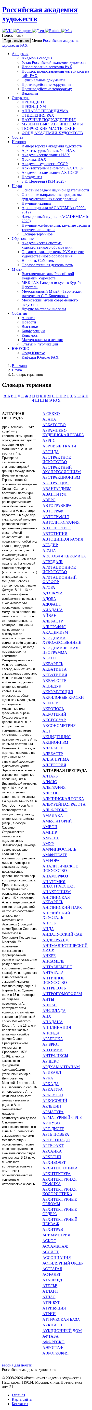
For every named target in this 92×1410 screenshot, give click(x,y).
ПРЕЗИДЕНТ (33, 102)
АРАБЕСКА (52, 1039)
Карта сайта (22, 1399)
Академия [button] (20, 54)
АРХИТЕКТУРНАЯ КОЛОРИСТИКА (59, 1191)
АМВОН (49, 827)
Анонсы (28, 318)
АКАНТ (49, 658)
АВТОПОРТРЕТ (56, 528)
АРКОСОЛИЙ (54, 1101)
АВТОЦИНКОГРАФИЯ (62, 539)
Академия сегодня (37, 58)
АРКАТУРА (52, 1089)
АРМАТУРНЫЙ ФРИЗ (62, 1117)
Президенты (32, 177)
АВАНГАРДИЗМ (56, 489)
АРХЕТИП (51, 1157)
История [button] (19, 142)
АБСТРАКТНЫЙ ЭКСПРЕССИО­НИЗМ (61, 469)
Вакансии (30, 93)
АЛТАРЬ (50, 776)
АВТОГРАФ (52, 511)
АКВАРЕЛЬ (52, 664)
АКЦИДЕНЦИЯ (56, 737)
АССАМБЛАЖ (55, 1246)
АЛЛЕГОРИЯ (54, 765)
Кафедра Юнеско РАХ (40, 357)
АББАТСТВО (54, 425)
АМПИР (49, 832)
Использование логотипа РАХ (47, 67)
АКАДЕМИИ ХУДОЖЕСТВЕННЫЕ (61, 640)
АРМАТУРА (53, 1112)
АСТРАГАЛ (52, 1269)
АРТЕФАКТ (53, 1146)
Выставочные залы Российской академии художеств (48, 276)
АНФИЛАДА (54, 1011)
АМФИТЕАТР (54, 855)
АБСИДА (50, 452)
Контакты (20, 1404)
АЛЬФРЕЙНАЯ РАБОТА (64, 804)
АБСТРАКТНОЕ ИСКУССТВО (56, 459)
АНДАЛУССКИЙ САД (62, 934)
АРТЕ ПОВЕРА (55, 1134)
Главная (18, 1395)
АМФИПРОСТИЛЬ (59, 849)
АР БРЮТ (50, 1044)
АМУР (48, 844)
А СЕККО (51, 413)
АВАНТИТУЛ (54, 494)
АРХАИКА (52, 1151)
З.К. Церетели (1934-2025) (44, 181)
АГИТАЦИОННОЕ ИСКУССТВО (59, 569)
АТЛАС (48, 1297)
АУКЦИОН (52, 1325)
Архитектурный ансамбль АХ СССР (52, 168)
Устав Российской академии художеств (54, 62)
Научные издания (36, 203)
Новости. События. (38, 260)
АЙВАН (49, 615)
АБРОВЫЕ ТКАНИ (59, 446)
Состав (18, 137)
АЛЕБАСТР (52, 621)
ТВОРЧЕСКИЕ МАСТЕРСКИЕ (48, 128)
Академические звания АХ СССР (50, 172)
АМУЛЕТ (50, 838)
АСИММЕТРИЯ (56, 1235)
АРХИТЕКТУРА (56, 1174)
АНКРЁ (49, 956)
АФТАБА (50, 1336)
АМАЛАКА (52, 815)
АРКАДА (50, 1084)
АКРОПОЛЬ (53, 709)
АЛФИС (49, 782)
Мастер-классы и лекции (42, 340)
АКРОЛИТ (51, 703)
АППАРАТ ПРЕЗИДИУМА (45, 111)
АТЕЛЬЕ (49, 1286)
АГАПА (49, 550)
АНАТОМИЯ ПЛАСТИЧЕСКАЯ (58, 884)
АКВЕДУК (51, 686)
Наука (17, 370)
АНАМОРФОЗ (55, 876)
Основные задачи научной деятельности (55, 190)
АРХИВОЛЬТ (54, 1162)
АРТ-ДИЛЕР (53, 1129)
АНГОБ (49, 923)
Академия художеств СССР (45, 164)
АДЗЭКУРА (52, 593)
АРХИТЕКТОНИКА (60, 1168)
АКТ (46, 731)
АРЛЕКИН (51, 1106)
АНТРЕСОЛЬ (54, 988)
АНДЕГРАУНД (55, 940)
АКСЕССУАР (54, 720)
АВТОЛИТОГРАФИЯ (61, 522)
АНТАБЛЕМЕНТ (57, 967)
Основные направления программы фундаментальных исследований (52, 196)
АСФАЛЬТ (51, 1274)
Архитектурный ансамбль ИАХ (48, 150)
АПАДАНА (52, 1022)
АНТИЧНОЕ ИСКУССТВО (54, 980)
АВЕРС (48, 500)
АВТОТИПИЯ (54, 534)
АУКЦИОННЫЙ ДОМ (62, 1331)
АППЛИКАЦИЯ (56, 1027)
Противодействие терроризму (47, 89)
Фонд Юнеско (33, 353)
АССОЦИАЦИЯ (56, 1257)
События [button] (19, 313)
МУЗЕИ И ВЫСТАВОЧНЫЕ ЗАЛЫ (52, 124)
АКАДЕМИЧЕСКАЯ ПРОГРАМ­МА (60, 650)
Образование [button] (23, 238)
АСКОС (49, 1241)
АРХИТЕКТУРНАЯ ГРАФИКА (59, 1181)
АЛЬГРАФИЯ (54, 627)
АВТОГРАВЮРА (57, 505)
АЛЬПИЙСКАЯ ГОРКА (63, 799)
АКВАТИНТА (54, 669)
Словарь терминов (37, 234)
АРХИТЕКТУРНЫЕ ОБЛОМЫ (59, 1201)
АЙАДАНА (52, 610)
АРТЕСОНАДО (56, 1140)
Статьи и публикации (40, 344)
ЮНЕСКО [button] (20, 348)
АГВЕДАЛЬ (52, 562)
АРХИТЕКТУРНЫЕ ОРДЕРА (59, 1211)
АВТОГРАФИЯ (55, 517)
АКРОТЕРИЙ (54, 714)
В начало (19, 366)
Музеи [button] (17, 269)
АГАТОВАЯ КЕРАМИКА (64, 556)
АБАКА (49, 419)
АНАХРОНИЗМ (56, 892)
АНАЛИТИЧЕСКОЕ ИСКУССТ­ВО (60, 868)
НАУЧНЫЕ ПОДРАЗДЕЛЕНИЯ (49, 120)
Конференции (33, 331)
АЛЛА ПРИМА (55, 759)
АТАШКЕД (52, 1280)
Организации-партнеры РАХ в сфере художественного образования (53, 254)
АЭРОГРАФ (52, 1347)
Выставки (30, 326)
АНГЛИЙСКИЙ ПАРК (62, 907)
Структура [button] (20, 98)
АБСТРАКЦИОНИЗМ (61, 477)
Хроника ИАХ (34, 159)
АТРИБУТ (51, 1302)
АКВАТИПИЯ (54, 675)
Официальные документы (43, 80)
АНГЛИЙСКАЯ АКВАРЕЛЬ (56, 899)
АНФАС (49, 1005)
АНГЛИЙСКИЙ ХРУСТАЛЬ (56, 915)
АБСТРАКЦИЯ (55, 483)
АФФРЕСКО (53, 1342)
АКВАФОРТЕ (54, 680)
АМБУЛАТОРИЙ (57, 821)
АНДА (48, 929)
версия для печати (17, 1365)
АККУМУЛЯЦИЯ (57, 692)
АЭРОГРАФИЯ (55, 1353)
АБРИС (48, 440)
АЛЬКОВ (50, 793)
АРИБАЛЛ (51, 1072)
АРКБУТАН (52, 1095)
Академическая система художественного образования (47, 245)
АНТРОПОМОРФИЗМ (62, 994)
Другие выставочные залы (44, 309)
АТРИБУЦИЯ (54, 1308)
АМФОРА (51, 860)
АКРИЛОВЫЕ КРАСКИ (63, 697)
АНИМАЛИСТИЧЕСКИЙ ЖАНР (65, 948)
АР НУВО (51, 1123)
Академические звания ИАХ (46, 155)
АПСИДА (51, 1033)
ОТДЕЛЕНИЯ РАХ (38, 115)
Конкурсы (30, 335)
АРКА (47, 1078)
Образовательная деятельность (47, 265)
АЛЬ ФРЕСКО (54, 810)
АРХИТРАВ (52, 1229)
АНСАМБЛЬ (53, 961)
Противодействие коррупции (46, 84)
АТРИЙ (49, 1314)
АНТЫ (48, 999)
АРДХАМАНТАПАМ (61, 1067)
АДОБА (49, 599)
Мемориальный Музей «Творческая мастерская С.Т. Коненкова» (51, 293)
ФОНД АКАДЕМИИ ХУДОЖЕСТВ (52, 133)
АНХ (46, 1016)
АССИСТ (50, 1252)
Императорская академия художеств (52, 146)
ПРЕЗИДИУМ (34, 106)
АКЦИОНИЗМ (55, 742)
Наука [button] (17, 186)
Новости (29, 322)
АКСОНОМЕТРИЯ (59, 725)
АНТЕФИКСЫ (55, 1056)
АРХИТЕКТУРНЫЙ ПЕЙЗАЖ (60, 1221)
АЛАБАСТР (52, 748)
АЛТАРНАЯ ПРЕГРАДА (64, 770)
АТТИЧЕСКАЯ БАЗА (61, 1319)
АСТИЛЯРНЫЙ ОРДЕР (62, 1263)
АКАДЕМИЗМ (55, 632)
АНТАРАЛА (53, 972)
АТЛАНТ (50, 1291)
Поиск (7, 35)
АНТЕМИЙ (52, 1050)
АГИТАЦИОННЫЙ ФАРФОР (59, 579)
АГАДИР (50, 545)
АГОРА (48, 587)
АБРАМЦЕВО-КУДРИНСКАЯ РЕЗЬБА (63, 432)
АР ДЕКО (50, 1061)
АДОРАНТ (51, 604)
